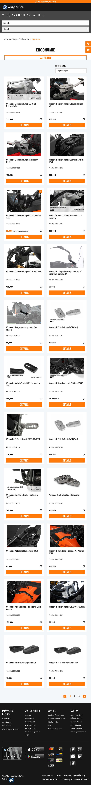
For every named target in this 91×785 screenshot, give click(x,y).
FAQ (49, 725)
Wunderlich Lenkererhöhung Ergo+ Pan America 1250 (66, 161)
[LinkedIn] (79, 756)
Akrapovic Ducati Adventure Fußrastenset (64, 495)
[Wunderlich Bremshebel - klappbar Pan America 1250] (67, 536)
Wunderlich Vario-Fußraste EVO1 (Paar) (63, 327)
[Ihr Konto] (34, 15)
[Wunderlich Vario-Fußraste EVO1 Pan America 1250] (24, 369)
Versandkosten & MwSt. (56, 718)
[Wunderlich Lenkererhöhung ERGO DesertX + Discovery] (67, 201)
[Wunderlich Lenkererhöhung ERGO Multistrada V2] (67, 89)
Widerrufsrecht (49, 779)
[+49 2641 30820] (88, 43)
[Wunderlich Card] (12, 753)
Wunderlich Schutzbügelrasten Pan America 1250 (22, 496)
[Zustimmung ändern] (11, 780)
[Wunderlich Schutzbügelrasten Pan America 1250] (24, 480)
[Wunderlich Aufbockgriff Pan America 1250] (24, 536)
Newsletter (6, 719)
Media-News (7, 726)
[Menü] (3, 15)
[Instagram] (79, 749)
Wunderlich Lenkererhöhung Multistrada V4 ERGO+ (22, 161)
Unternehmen (30, 725)
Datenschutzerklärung (74, 775)
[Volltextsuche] (8, 15)
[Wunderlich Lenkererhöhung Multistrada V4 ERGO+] (24, 145)
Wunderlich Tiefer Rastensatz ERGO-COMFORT (66, 383)
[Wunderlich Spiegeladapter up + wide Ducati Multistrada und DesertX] (67, 257)
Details (24, 125)
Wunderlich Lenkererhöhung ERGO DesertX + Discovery (65, 216)
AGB (58, 775)
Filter (47, 57)
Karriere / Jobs (30, 728)
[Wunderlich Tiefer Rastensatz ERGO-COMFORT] (67, 369)
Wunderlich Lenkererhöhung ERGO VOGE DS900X (67, 607)
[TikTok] (72, 763)
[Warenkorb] (89, 15)
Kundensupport (76, 725)
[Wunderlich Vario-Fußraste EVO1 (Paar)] (67, 313)
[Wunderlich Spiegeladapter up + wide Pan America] (24, 313)
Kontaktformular (76, 728)
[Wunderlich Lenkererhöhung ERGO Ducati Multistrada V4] (24, 89)
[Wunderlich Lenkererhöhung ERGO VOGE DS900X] (67, 592)
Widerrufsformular (55, 729)
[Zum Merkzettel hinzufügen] (41, 119)
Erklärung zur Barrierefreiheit (74, 779)
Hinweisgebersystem (78, 732)
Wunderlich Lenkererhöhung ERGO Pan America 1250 (23, 216)
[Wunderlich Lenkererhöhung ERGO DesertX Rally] (24, 257)
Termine (28, 715)
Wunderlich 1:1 (76, 721)
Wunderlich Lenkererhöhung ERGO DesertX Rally (24, 271)
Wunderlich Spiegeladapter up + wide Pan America (21, 328)
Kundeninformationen (56, 715)
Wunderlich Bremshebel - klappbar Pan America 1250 (66, 552)
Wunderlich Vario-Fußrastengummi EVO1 (21, 662)
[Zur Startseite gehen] (13, 7)
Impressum (47, 775)
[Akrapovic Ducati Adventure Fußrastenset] (67, 480)
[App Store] (34, 749)
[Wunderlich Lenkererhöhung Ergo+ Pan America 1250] (67, 145)
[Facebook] (72, 749)
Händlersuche (53, 722)
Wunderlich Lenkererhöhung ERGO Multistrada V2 (66, 105)
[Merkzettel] (29, 15)
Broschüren (6, 722)
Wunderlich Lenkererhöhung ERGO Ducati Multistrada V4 (21, 105)
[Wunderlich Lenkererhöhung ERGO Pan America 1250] (24, 201)
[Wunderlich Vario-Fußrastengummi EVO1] (24, 648)
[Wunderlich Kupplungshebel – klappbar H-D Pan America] (24, 592)
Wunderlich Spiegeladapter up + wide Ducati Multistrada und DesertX (65, 272)
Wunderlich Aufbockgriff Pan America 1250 (22, 551)
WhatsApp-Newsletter (10, 729)
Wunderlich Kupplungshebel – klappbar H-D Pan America (23, 608)
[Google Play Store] (34, 756)
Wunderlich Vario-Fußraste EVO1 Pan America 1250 (23, 384)
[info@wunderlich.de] (88, 50)
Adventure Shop (18, 15)
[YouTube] (72, 756)
